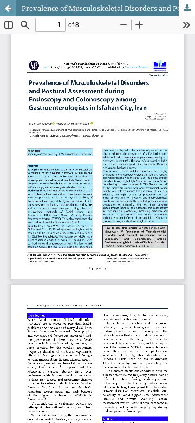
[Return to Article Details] (8, 8)
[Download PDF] (187, 8)
